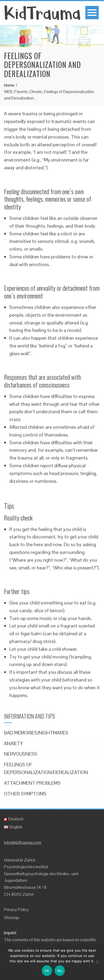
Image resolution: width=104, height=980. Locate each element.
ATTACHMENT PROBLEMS (32, 783)
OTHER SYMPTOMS (25, 794)
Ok (47, 970)
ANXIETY (13, 743)
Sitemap (11, 917)
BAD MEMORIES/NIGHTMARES (36, 733)
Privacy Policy (16, 909)
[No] (97, 961)
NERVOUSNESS (20, 754)
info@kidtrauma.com (22, 842)
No (59, 970)
